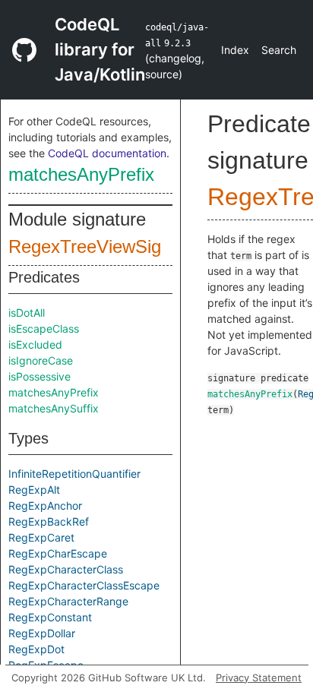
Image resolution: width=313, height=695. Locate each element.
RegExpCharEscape (57, 553)
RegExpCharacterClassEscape (84, 585)
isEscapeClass (43, 328)
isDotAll (26, 312)
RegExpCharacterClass (65, 569)
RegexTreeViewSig (84, 246)
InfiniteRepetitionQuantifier (74, 473)
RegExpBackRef (48, 521)
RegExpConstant (50, 617)
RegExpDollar (41, 633)
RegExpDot (36, 649)
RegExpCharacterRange (68, 601)
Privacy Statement (259, 677)
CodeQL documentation (107, 153)
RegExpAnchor (45, 505)
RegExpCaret (41, 537)
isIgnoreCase (40, 360)
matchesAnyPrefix (81, 174)
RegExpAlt (34, 489)
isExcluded (35, 344)
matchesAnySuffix (53, 408)
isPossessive (39, 376)
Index (235, 49)
